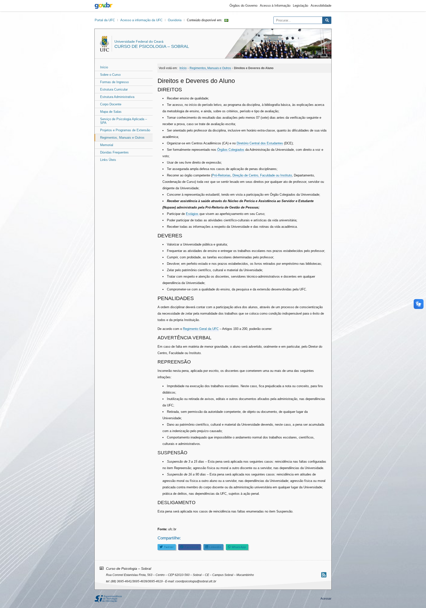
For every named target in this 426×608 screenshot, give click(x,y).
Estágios (192, 214)
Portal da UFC (105, 20)
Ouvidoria (174, 20)
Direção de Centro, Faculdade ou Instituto (262, 175)
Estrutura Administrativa (117, 97)
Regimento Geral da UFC (201, 329)
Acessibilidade (321, 5)
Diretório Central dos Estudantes (260, 143)
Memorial (106, 145)
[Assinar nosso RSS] (323, 574)
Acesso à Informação (275, 5)
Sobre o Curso (110, 74)
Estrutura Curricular (114, 89)
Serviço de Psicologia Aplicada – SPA (123, 121)
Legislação (300, 5)
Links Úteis (108, 160)
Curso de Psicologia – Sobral (151, 46)
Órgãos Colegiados (230, 150)
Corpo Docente (110, 104)
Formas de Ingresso (114, 82)
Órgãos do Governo (243, 5)
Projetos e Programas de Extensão (125, 130)
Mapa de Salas (111, 112)
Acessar (325, 598)
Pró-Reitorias (221, 175)
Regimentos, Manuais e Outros (122, 137)
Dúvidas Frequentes (114, 152)
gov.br (103, 5)
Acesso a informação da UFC (141, 20)
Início (104, 67)
